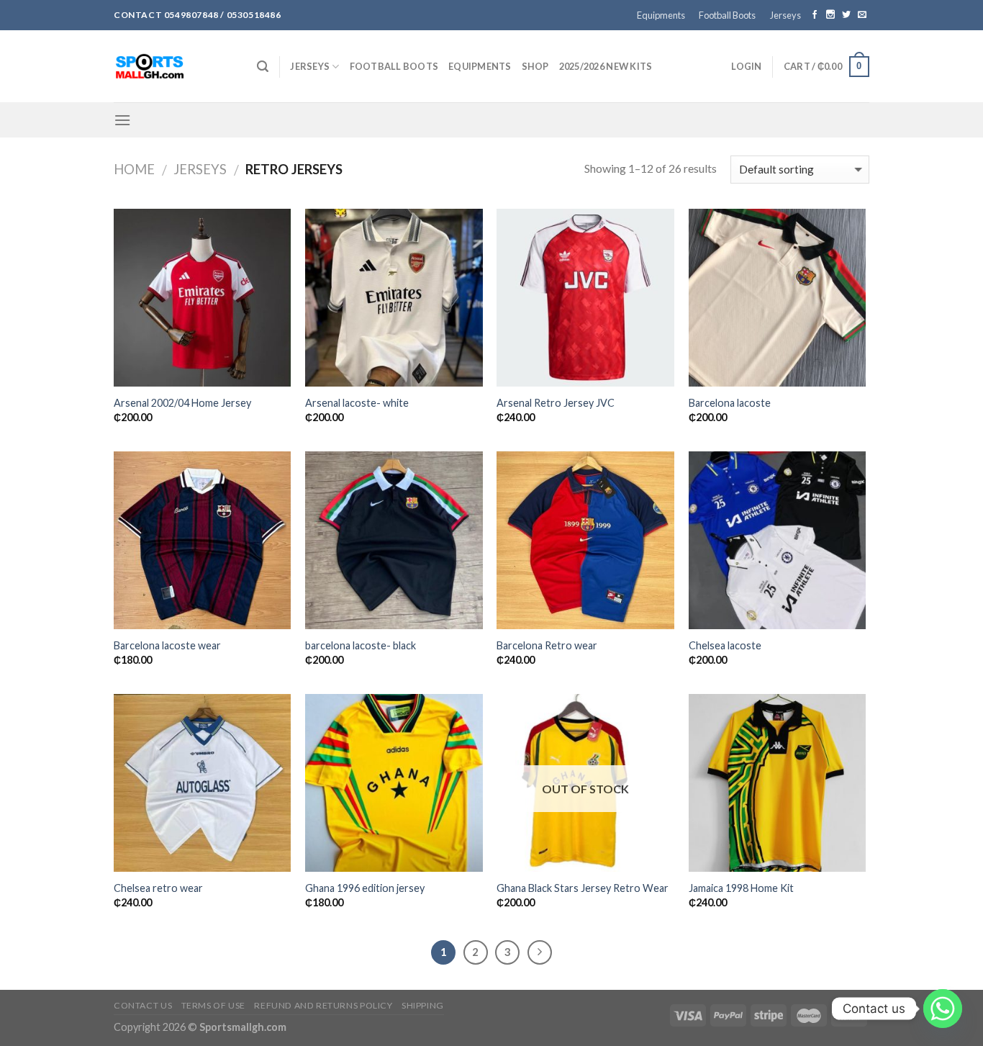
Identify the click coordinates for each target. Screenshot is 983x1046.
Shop (535, 66)
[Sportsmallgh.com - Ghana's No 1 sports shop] (174, 66)
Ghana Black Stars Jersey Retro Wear (583, 888)
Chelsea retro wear (158, 888)
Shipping (423, 1005)
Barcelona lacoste (730, 403)
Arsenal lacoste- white (357, 403)
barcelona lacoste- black (360, 645)
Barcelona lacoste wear (167, 645)
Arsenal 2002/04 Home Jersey (182, 403)
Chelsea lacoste (725, 645)
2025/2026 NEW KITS (606, 66)
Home (134, 169)
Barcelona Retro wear (547, 645)
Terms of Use (213, 1005)
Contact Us (143, 1005)
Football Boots (727, 15)
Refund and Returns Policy (323, 1005)
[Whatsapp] (942, 1008)
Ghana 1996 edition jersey (365, 888)
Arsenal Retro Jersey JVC (556, 403)
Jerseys (785, 15)
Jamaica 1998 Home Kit (741, 888)
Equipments (661, 15)
